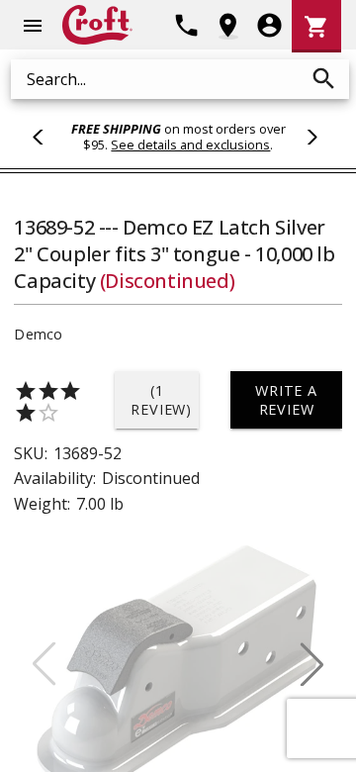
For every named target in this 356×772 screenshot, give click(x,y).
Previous (46, 136)
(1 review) (161, 400)
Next (309, 136)
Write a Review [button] (286, 400)
